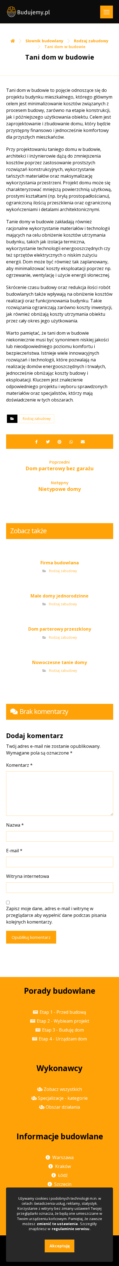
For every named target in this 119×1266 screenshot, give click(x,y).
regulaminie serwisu (70, 1228)
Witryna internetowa (27, 876)
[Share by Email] (82, 441)
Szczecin (62, 1184)
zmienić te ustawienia (57, 1223)
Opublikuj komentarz (31, 937)
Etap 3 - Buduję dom (63, 1030)
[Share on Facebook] (36, 441)
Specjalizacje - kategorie (63, 1098)
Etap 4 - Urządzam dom (63, 1039)
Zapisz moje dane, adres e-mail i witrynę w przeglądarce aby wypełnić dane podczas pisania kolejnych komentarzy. (56, 915)
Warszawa (63, 1157)
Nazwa (15, 825)
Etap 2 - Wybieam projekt (63, 1021)
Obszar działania (63, 1107)
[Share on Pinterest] (59, 441)
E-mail (14, 851)
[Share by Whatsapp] (71, 441)
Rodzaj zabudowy (37, 418)
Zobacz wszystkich (63, 1089)
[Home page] (13, 40)
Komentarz (19, 765)
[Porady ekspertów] (28, 12)
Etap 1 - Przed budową (63, 1012)
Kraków (63, 1166)
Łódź (63, 1175)
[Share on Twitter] (47, 441)
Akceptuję (60, 1245)
